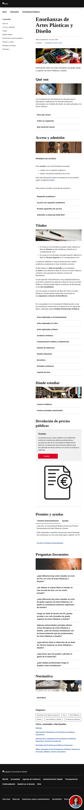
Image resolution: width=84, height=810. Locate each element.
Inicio (4, 12)
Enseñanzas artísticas (73, 719)
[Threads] (61, 791)
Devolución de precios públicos (12, 38)
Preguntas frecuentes (9, 45)
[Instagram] (11, 791)
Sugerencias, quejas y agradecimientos (36, 799)
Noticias (39, 728)
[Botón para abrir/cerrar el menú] (79, 4)
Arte (64, 715)
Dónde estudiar (7, 34)
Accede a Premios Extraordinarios (50, 543)
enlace (51, 180)
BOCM (5, 779)
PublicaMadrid (8, 784)
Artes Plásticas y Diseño (53, 719)
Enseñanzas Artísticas (31, 12)
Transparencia (71, 779)
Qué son (5, 23)
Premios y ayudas (8, 42)
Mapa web (16, 799)
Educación (14, 12)
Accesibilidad (57, 799)
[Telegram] (54, 791)
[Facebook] (5, 791)
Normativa (5, 49)
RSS (39, 784)
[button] (48, 456)
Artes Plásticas (74, 715)
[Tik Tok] (42, 791)
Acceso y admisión (8, 27)
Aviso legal (6, 799)
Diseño (39, 719)
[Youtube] (24, 791)
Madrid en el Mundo (26, 784)
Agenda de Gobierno (31, 779)
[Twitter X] (17, 791)
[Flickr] (48, 791)
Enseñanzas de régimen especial (47, 715)
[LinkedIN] (30, 791)
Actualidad (15, 779)
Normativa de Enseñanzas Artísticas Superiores (54, 745)
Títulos (4, 31)
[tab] (65, 521)
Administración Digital (53, 779)
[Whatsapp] (36, 791)
